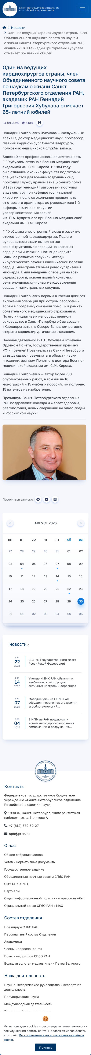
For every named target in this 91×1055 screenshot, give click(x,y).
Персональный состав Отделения (30, 934)
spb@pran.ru (19, 834)
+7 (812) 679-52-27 (24, 825)
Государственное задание (24, 869)
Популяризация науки (21, 997)
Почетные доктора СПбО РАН (27, 956)
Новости (18, 27)
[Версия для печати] (39, 122)
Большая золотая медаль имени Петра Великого (42, 963)
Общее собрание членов (23, 855)
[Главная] (4, 27)
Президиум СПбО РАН (21, 927)
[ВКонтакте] (46, 499)
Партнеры (12, 891)
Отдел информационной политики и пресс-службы (43, 898)
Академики (13, 941)
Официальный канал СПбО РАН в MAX (33, 905)
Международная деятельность (28, 1004)
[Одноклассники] (55, 499)
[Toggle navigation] (82, 9)
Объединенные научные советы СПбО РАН (37, 876)
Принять (45, 1047)
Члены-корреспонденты (23, 949)
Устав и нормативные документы (29, 862)
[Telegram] (38, 499)
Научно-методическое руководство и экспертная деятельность (42, 987)
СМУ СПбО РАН (16, 884)
